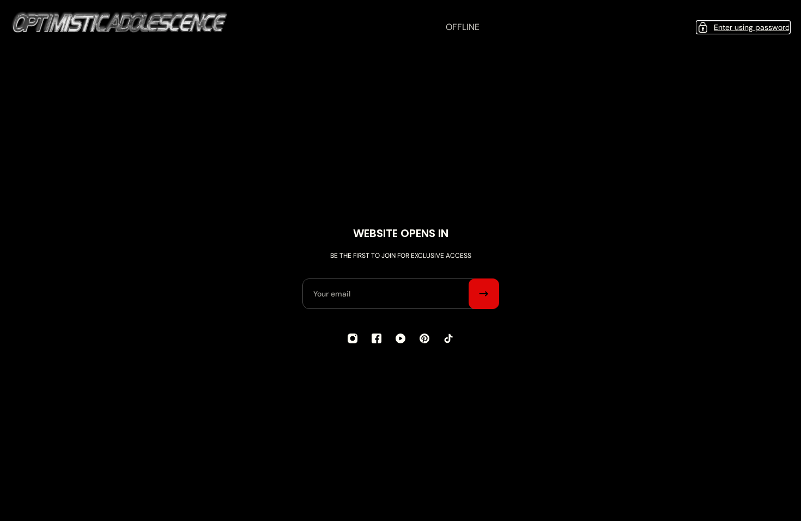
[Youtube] (400, 338)
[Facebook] (377, 338)
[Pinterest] (424, 338)
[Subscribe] (484, 293)
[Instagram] (353, 338)
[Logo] (120, 27)
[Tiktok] (448, 338)
